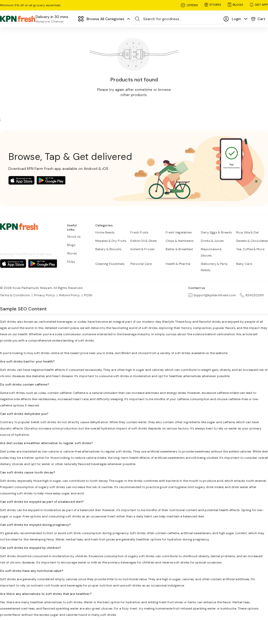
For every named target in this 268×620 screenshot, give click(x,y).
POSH (88, 295)
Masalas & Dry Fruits (110, 241)
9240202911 (254, 295)
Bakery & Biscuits (108, 249)
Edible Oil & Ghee (143, 241)
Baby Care (244, 264)
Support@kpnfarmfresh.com (214, 295)
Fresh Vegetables (179, 232)
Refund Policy (69, 295)
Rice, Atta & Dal (247, 232)
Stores (72, 253)
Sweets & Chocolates (252, 241)
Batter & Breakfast (179, 249)
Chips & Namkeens (180, 241)
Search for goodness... (162, 18)
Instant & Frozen (142, 249)
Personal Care (141, 264)
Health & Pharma (178, 264)
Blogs (71, 245)
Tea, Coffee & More (250, 249)
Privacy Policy (44, 295)
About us (74, 236)
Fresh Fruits (139, 232)
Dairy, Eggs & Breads (216, 232)
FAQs (71, 262)
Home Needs (105, 232)
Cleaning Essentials (110, 264)
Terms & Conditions (15, 295)
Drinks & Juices (212, 241)
